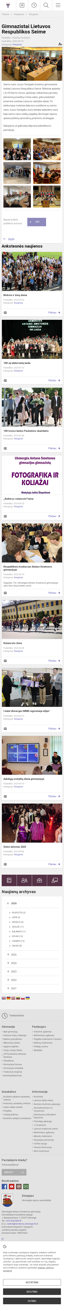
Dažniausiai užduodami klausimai (45, 1116)
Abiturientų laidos (11, 1043)
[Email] (26, 1186)
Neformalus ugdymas (44, 1035)
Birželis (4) (17, 922)
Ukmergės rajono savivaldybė (36, 1200)
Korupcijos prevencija (44, 1140)
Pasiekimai (8, 1061)
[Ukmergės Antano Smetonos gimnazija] (8, 4)
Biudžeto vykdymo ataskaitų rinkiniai (16, 1098)
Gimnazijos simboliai (13, 1068)
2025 (14, 954)
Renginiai (33, 14)
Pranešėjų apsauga (43, 1121)
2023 (14, 971)
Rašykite (8, 1172)
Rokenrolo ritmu (12, 643)
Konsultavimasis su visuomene (43, 1109)
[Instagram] (19, 1186)
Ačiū (34, 222)
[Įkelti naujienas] (22, 5)
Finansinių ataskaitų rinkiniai (16, 1103)
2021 (14, 988)
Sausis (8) (17, 946)
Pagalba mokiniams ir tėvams (48, 1039)
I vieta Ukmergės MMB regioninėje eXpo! (26, 711)
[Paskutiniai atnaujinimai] (34, 5)
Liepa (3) (16, 917)
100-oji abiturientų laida (16, 363)
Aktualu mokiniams (43, 1136)
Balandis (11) (19, 931)
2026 (14, 903)
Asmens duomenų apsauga (47, 1104)
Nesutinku (32, 1291)
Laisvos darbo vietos (43, 1100)
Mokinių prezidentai (12, 1039)
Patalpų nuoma (41, 1046)
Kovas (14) (17, 936)
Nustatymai (32, 1282)
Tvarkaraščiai (16, 1015)
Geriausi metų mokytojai (14, 1035)
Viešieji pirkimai (10, 1114)
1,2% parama (40, 1125)
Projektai (7, 1111)
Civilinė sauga (40, 1143)
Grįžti (11, 239)
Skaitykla (38, 1050)
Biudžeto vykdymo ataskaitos (17, 1118)
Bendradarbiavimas (12, 1075)
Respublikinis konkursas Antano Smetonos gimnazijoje (27, 568)
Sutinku (32, 1301)
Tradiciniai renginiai (12, 1072)
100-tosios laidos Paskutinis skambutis (26, 431)
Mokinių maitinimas (43, 1043)
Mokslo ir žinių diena (15, 295)
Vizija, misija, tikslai (12, 1050)
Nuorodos (38, 1097)
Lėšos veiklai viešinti (13, 1107)
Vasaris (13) (18, 941)
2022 (14, 980)
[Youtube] (11, 1186)
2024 (14, 963)
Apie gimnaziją (10, 1032)
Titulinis (6, 14)
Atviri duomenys (41, 1151)
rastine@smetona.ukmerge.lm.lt (22, 1224)
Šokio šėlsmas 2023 (14, 846)
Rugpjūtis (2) (19, 912)
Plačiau (52, 312)
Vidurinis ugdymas (43, 1032)
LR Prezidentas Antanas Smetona (14, 1055)
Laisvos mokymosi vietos (46, 1129)
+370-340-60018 (13, 1220)
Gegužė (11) (18, 927)
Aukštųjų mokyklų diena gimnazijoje (23, 779)
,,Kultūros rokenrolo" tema (18, 498)
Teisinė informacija (43, 1147)
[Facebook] (4, 1186)
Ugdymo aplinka (10, 1046)
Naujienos (19, 14)
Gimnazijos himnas (12, 1064)
